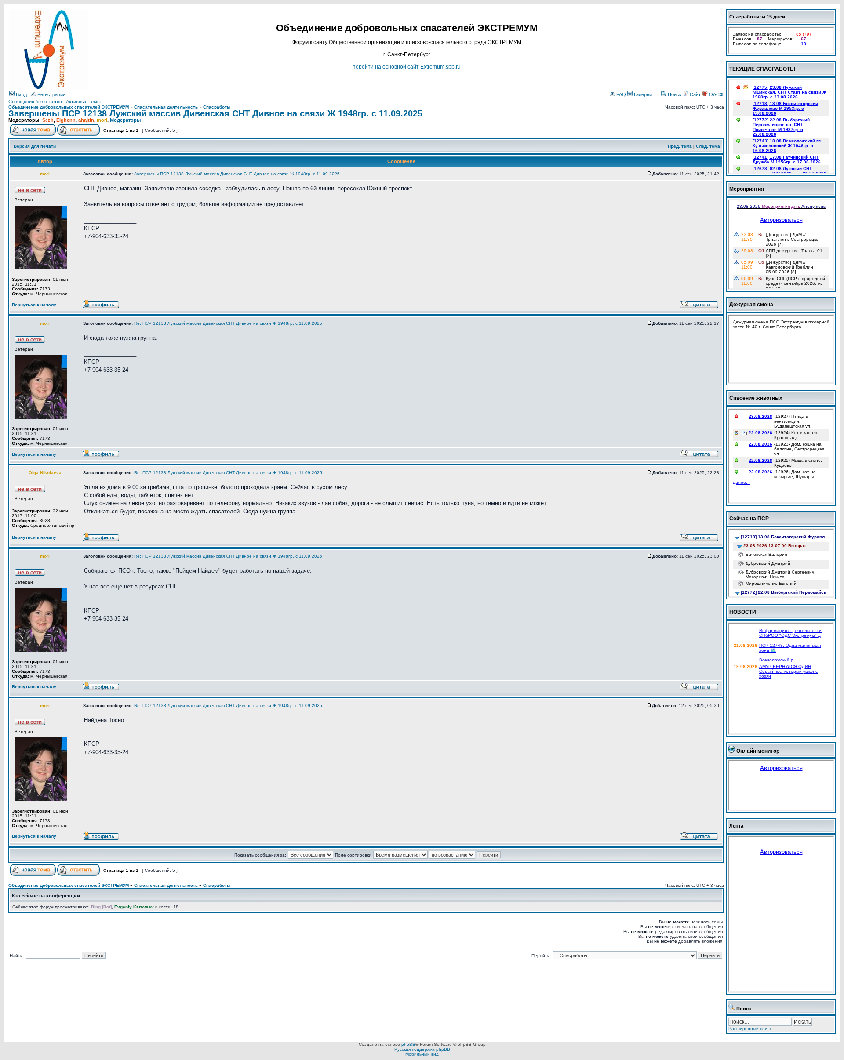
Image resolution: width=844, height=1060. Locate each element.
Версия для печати (35, 146)
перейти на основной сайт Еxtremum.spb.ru (407, 67)
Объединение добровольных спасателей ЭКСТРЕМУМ (68, 107)
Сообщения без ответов (35, 101)
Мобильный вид (422, 1054)
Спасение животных (755, 398)
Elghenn (66, 120)
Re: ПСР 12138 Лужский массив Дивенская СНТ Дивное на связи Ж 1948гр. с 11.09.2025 (228, 323)
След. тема (708, 146)
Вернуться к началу (34, 304)
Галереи (642, 94)
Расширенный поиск (749, 1028)
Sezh (48, 120)
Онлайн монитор (757, 751)
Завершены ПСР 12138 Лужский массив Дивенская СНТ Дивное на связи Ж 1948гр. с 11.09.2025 (215, 113)
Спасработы (217, 107)
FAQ (620, 94)
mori (102, 120)
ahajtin (86, 120)
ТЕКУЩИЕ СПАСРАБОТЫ (762, 69)
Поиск (673, 94)
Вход (21, 94)
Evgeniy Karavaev (134, 906)
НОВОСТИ (742, 612)
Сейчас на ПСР (749, 518)
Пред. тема (680, 146)
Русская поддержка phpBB (422, 1049)
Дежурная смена (751, 304)
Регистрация (50, 94)
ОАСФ (715, 94)
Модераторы (125, 120)
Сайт (695, 94)
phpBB (408, 1044)
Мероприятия (746, 189)
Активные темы (83, 101)
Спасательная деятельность (166, 107)
